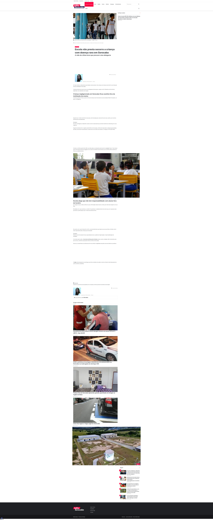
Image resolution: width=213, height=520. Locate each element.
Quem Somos (76, 0)
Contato (91, 0)
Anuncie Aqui (87, 0)
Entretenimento (118, 4)
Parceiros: (123, 516)
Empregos (112, 4)
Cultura (103, 4)
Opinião (99, 4)
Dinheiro (107, 4)
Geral (95, 4)
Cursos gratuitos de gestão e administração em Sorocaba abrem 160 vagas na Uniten (132, 496)
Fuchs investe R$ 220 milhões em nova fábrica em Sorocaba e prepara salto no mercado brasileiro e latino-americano (129, 18)
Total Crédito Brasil (136, 516)
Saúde (86, 8)
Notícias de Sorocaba (89, 4)
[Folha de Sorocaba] (79, 6)
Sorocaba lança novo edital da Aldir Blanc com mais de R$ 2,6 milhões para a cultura (133, 484)
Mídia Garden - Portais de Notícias (79, 516)
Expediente (81, 0)
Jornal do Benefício (129, 516)
